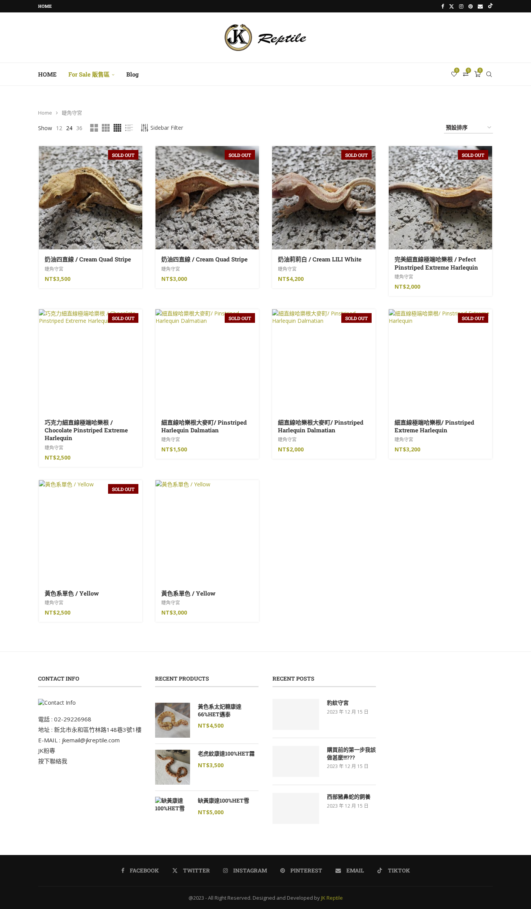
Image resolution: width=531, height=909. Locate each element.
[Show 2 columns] (94, 128)
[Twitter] (451, 6)
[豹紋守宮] (295, 714)
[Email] (480, 6)
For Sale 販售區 (89, 74)
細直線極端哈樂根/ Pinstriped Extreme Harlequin (434, 426)
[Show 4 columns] (117, 128)
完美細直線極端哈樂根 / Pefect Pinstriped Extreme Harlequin (436, 263)
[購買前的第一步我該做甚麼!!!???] (295, 761)
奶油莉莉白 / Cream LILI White (320, 259)
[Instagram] (461, 6)
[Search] (489, 74)
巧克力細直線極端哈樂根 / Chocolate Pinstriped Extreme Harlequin (86, 430)
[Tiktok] (490, 6)
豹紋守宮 (338, 702)
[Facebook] (442, 6)
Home (45, 6)
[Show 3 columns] (106, 128)
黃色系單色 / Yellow (72, 593)
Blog (132, 74)
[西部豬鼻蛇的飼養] (295, 808)
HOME (47, 74)
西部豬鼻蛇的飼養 (348, 796)
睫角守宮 (54, 269)
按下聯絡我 (52, 761)
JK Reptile (332, 897)
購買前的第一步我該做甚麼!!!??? (351, 753)
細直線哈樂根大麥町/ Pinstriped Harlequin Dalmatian (204, 426)
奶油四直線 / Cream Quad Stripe (88, 259)
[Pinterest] (470, 6)
